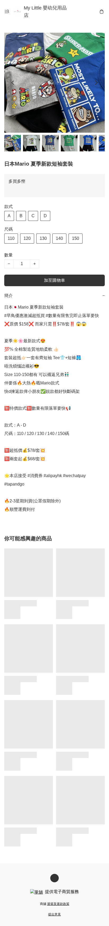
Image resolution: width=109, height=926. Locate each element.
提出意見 (54, 914)
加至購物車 (54, 280)
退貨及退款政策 (58, 904)
